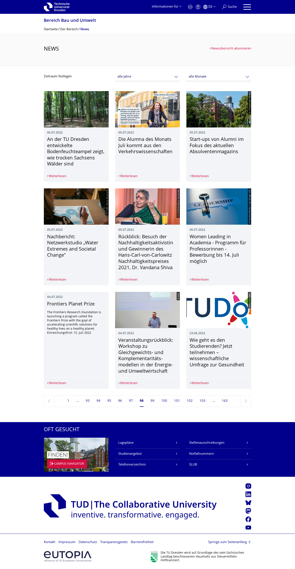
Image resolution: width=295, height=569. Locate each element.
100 (164, 401)
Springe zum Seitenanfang (227, 542)
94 (98, 401)
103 (202, 401)
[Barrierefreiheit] (198, 7)
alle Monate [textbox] (197, 76)
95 (109, 401)
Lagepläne (125, 443)
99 (152, 401)
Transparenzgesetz (114, 542)
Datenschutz (88, 542)
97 (131, 401)
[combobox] (147, 76)
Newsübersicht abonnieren (231, 48)
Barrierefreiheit (142, 542)
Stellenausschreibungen (206, 443)
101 (177, 401)
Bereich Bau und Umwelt (70, 21)
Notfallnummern (201, 454)
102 (190, 401)
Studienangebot (130, 454)
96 (120, 401)
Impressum (67, 542)
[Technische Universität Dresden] (57, 7)
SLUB (193, 464)
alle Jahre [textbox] (124, 76)
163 (225, 401)
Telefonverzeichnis (132, 464)
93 (88, 401)
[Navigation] (247, 7)
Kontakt (49, 542)
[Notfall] (190, 7)
